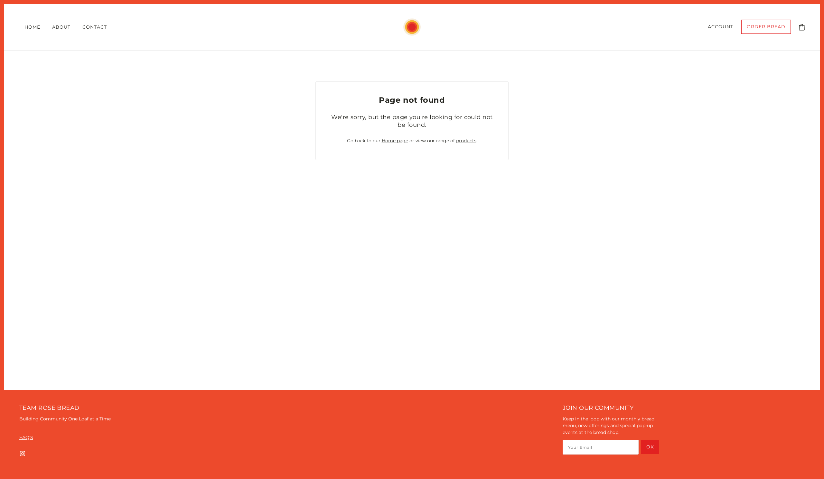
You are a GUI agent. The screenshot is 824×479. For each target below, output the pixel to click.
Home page (395, 141)
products (466, 141)
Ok (650, 447)
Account (720, 27)
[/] (412, 27)
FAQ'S (26, 437)
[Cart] (802, 27)
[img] (22, 453)
